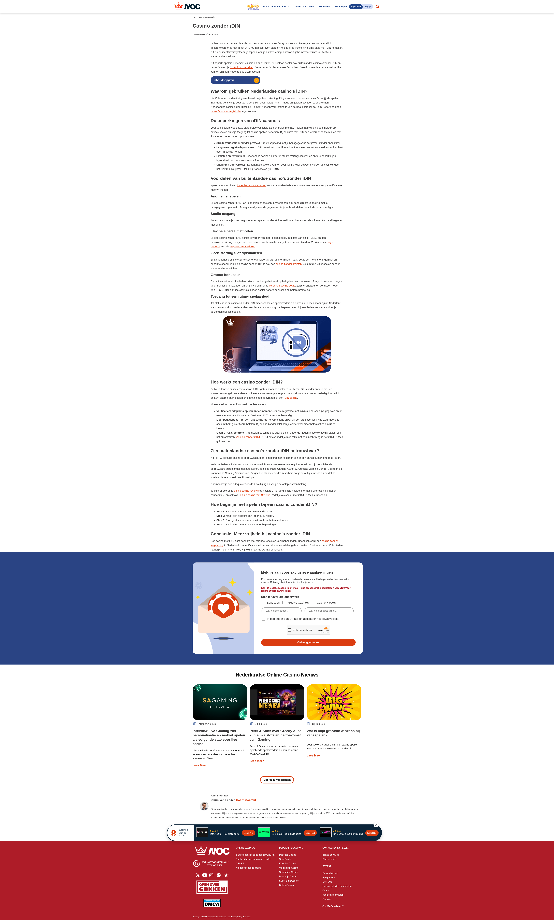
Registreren (355, 6)
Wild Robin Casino (288, 868)
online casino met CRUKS (255, 495)
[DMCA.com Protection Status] (212, 905)
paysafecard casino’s (242, 246)
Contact (326, 890)
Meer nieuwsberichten (277, 779)
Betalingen (341, 6)
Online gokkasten (304, 6)
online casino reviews (246, 490)
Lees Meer (200, 765)
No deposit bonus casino (248, 868)
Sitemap (326, 899)
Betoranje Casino (288, 876)
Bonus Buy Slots (330, 855)
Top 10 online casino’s (276, 6)
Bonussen (324, 6)
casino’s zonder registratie (226, 111)
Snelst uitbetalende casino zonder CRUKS (253, 861)
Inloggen (368, 6)
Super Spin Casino (289, 881)
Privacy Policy (236, 917)
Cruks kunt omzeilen (241, 67)
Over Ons (327, 882)
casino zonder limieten (289, 264)
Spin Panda (285, 859)
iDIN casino (290, 397)
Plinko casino (329, 859)
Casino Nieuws (330, 873)
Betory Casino (286, 885)
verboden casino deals (282, 285)
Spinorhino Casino (288, 872)
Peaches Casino (287, 855)
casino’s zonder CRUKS (249, 437)
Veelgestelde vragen (333, 895)
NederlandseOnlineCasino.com (218, 917)
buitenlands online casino (251, 185)
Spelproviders (329, 877)
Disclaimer (247, 917)
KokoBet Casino (287, 863)
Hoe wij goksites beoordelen (337, 886)
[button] (376, 824)
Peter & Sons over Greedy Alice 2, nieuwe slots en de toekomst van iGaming (275, 735)
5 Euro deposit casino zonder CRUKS (255, 855)
